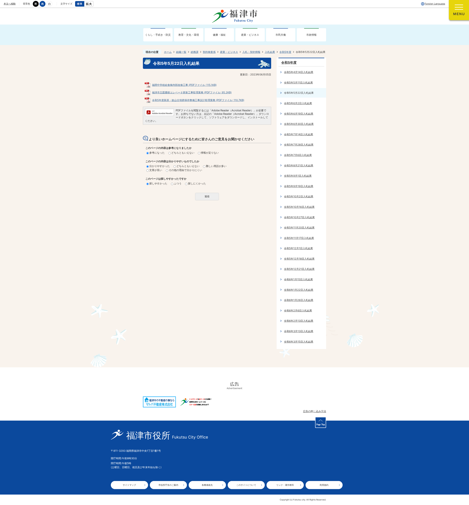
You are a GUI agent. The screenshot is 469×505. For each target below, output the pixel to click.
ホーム (168, 51)
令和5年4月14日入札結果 (298, 72)
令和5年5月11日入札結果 (298, 82)
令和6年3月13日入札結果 (298, 331)
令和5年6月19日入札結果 (298, 113)
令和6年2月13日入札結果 (298, 320)
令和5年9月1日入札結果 (298, 175)
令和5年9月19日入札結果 (298, 186)
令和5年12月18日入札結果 (299, 258)
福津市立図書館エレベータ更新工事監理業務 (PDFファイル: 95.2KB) (192, 92)
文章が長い (155, 170)
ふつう (178, 183)
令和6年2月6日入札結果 (298, 310)
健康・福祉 (219, 34)
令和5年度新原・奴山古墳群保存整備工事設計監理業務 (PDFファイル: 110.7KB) (198, 100)
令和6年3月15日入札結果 (298, 341)
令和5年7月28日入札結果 (298, 144)
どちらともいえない (182, 152)
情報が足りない (210, 152)
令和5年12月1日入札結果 (298, 248)
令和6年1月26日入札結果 (298, 300)
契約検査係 (209, 51)
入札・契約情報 (251, 51)
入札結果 (270, 51)
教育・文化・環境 (188, 34)
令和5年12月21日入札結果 (299, 268)
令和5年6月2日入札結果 (298, 103)
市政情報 (311, 34)
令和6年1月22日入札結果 (298, 289)
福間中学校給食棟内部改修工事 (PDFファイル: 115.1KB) (184, 84)
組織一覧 (181, 51)
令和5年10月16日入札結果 (299, 206)
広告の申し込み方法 (314, 411)
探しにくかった (197, 183)
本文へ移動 (10, 3)
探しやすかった (158, 183)
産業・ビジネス (250, 34)
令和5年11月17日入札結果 (299, 237)
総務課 (194, 51)
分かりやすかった (159, 166)
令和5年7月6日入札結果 (298, 155)
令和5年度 (285, 51)
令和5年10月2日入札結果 (298, 196)
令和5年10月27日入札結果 (299, 217)
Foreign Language (435, 3)
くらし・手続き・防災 (158, 34)
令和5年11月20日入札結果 (299, 227)
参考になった (157, 152)
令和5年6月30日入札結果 (299, 123)
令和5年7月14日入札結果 (298, 134)
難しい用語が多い (216, 166)
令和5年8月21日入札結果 (298, 165)
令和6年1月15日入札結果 (298, 279)
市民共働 (281, 34)
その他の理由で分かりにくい (185, 170)
